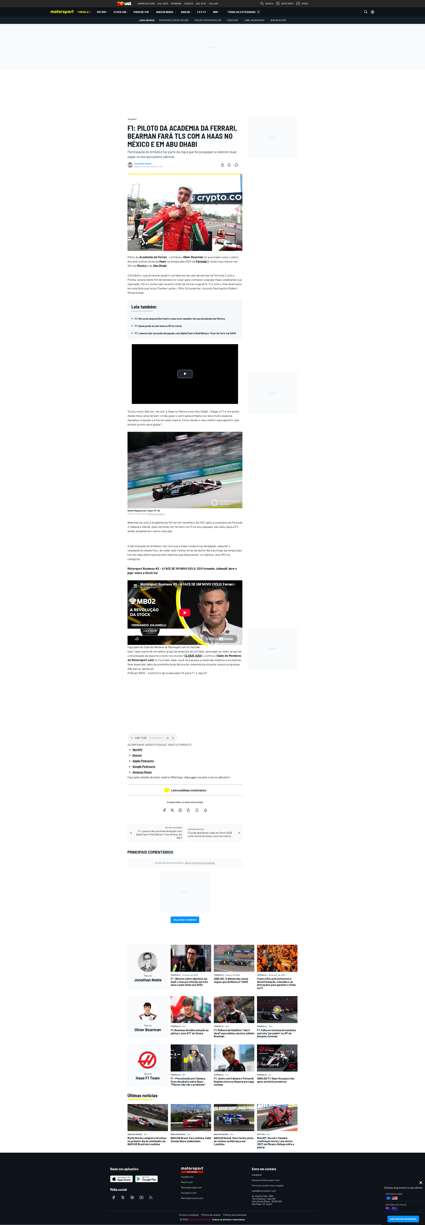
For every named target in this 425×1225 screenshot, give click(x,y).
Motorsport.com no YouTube (174, 20)
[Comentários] (237, 165)
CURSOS (188, 3)
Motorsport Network (199, 1219)
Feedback (257, 1174)
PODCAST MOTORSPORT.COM (208, 20)
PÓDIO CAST (232, 20)
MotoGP (101, 11)
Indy (215, 11)
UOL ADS (213, 3)
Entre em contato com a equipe (267, 1185)
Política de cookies (210, 1214)
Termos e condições (189, 1214)
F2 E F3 (201, 11)
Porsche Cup (141, 11)
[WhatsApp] (180, 810)
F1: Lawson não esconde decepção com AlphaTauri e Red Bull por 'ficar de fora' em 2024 (185, 333)
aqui (193, 777)
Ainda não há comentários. (185, 862)
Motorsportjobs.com (191, 1187)
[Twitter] (172, 810)
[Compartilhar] (222, 165)
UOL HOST (162, 3)
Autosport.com (189, 1192)
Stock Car (120, 11)
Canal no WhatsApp (254, 20)
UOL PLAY (201, 3)
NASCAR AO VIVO (278, 20)
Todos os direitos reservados (228, 1219)
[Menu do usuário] (372, 12)
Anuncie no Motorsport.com (266, 1180)
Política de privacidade (234, 1214)
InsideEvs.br (187, 1176)
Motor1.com (187, 1182)
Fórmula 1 (84, 11)
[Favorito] (229, 165)
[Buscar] (366, 12)
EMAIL (305, 3)
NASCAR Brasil (165, 11)
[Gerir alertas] (205, 810)
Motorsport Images (156, 514)
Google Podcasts (143, 766)
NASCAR (185, 11)
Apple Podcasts (143, 761)
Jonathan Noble (143, 163)
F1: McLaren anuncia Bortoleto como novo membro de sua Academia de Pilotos (180, 318)
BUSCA (269, 3)
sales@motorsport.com (264, 1190)
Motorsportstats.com (192, 1198)
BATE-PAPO (287, 3)
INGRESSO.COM (146, 3)
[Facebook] (164, 810)
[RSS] (150, 1197)
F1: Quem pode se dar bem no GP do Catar (158, 325)
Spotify (137, 749)
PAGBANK (176, 3)
